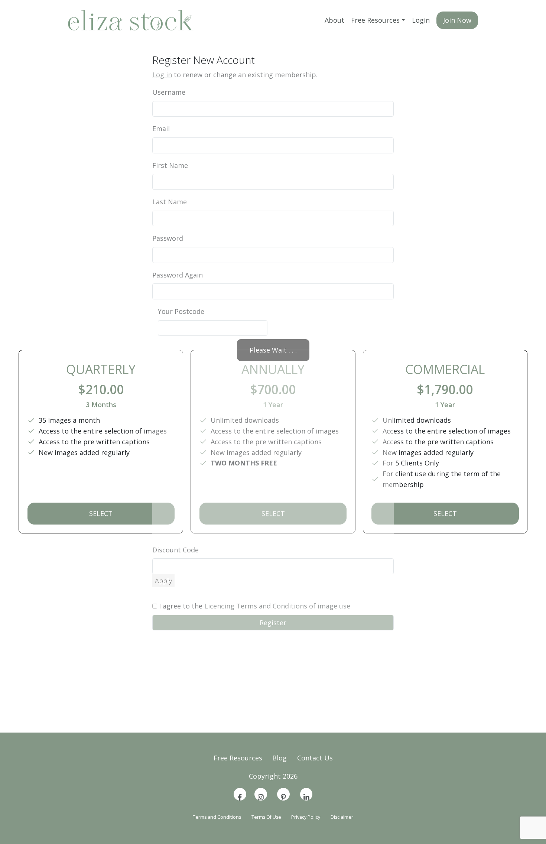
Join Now (457, 20)
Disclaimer (342, 817)
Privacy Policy (305, 817)
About (334, 20)
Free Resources (375, 20)
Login (421, 20)
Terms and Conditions (217, 817)
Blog (279, 757)
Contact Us (315, 757)
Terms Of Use (266, 817)
